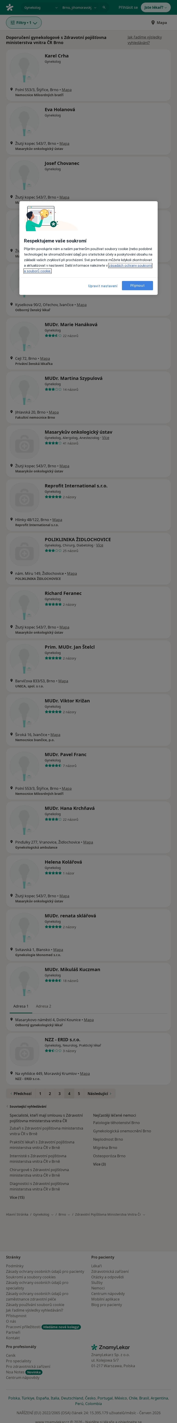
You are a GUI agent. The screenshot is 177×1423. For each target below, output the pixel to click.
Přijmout (137, 285)
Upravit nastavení (103, 286)
